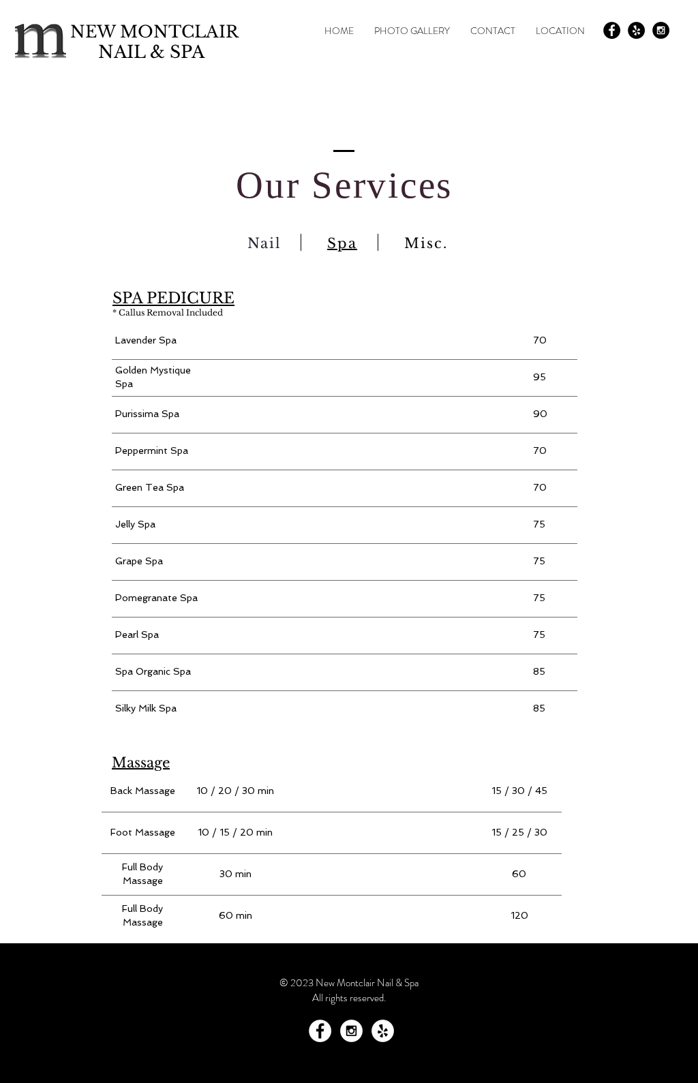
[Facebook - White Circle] (320, 1031)
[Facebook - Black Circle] (611, 30)
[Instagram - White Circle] (351, 1031)
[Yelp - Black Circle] (636, 30)
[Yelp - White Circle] (382, 1031)
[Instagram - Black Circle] (660, 30)
